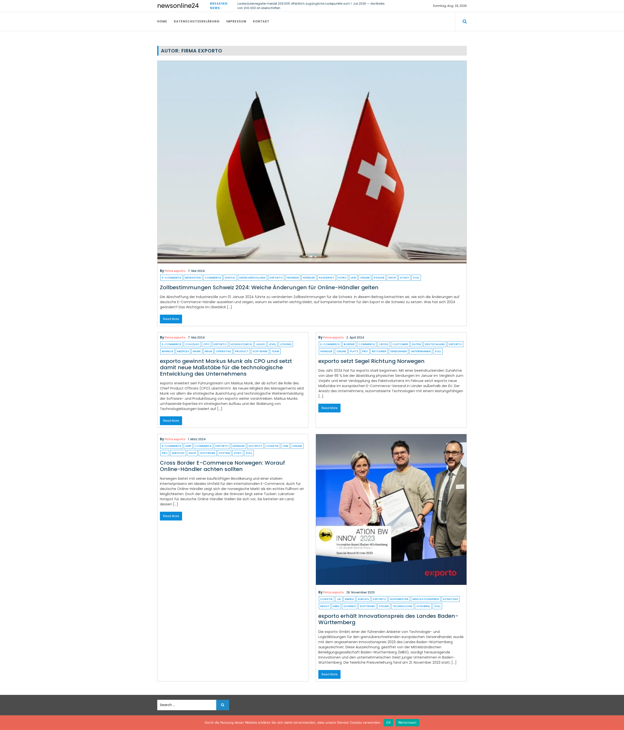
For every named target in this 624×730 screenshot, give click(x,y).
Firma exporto (175, 271)
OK (388, 722)
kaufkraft (326, 278)
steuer (384, 606)
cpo (206, 344)
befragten (193, 278)
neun (208, 351)
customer (400, 344)
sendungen (398, 351)
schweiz (349, 606)
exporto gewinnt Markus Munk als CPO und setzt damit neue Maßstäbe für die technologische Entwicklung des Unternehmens (226, 367)
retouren (379, 351)
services (178, 453)
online (365, 278)
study (404, 278)
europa (363, 599)
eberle (349, 599)
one (285, 446)
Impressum (236, 21)
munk (197, 351)
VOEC (238, 453)
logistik (272, 446)
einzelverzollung (252, 278)
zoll (416, 278)
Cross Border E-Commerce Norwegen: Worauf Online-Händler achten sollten (222, 466)
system (224, 453)
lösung (286, 344)
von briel (423, 606)
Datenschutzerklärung (197, 21)
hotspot (255, 446)
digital (230, 278)
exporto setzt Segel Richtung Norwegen (371, 361)
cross (384, 344)
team (275, 351)
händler (309, 278)
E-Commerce (171, 278)
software (260, 351)
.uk (339, 599)
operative (223, 351)
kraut (324, 606)
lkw (353, 278)
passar (379, 278)
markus (167, 351)
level (272, 344)
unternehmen (421, 351)
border (349, 344)
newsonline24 (178, 5)
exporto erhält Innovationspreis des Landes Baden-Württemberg (388, 619)
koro (342, 278)
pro (365, 351)
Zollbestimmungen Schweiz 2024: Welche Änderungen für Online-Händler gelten (269, 287)
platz (354, 351)
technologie (402, 606)
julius (260, 344)
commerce (213, 278)
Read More (171, 319)
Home (162, 21)
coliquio (192, 344)
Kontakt (261, 21)
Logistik (326, 599)
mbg (336, 606)
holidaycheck (241, 344)
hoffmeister (399, 599)
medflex (183, 351)
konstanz (450, 599)
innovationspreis (425, 599)
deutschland (435, 344)
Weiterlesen (407, 722)
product (242, 351)
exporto (276, 278)
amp (188, 446)
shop (392, 278)
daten (416, 344)
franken (293, 278)
